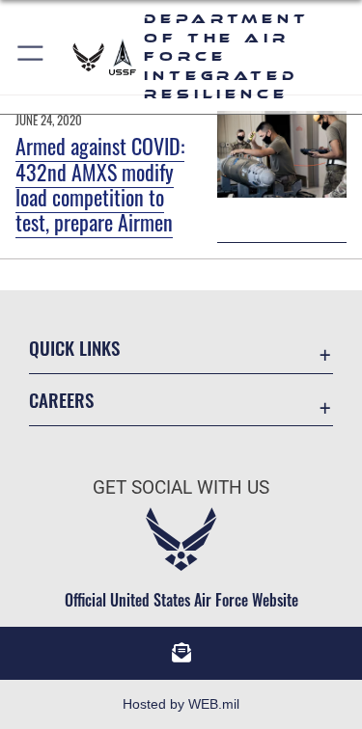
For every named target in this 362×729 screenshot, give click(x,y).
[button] (31, 57)
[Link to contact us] (181, 652)
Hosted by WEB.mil (181, 704)
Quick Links (74, 348)
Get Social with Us (181, 487)
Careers (61, 400)
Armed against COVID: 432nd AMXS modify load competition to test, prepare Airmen (99, 183)
